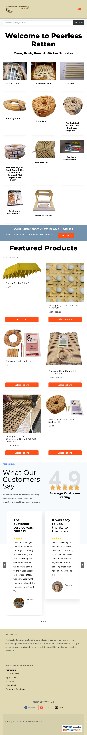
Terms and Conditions (15, 689)
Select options (65, 319)
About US (9, 681)
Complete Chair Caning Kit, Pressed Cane (62, 372)
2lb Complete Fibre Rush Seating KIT (61, 420)
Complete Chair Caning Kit (19, 361)
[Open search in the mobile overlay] (43, 22)
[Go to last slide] (4, 565)
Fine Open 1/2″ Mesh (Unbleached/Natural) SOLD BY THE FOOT (21, 439)
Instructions (10, 670)
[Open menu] (73, 9)
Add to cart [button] (22, 319)
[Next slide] (82, 565)
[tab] (41, 621)
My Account (10, 677)
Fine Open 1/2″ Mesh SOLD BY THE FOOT (63, 306)
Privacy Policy (11, 685)
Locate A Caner (12, 673)
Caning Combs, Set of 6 (17, 283)
